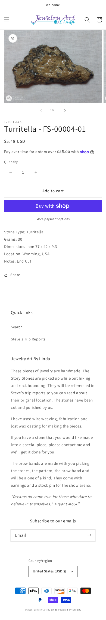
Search (17, 326)
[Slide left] (41, 110)
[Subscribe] (89, 535)
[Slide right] (65, 110)
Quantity (11, 162)
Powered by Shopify (69, 609)
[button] (7, 20)
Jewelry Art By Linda (45, 609)
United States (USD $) (49, 571)
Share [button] (15, 274)
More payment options (53, 219)
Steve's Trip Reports (28, 339)
